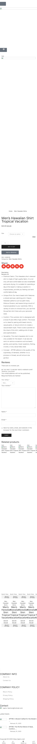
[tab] (18, 272)
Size (2, 233)
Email (3, 420)
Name (4, 412)
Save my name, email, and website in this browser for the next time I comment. (17, 429)
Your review (6, 385)
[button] (3, 4)
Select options (6, 597)
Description (4, 272)
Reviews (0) (5, 274)
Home (10, 211)
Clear (34, 236)
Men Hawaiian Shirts (20, 211)
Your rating (5, 379)
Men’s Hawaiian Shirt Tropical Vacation (6, 612)
